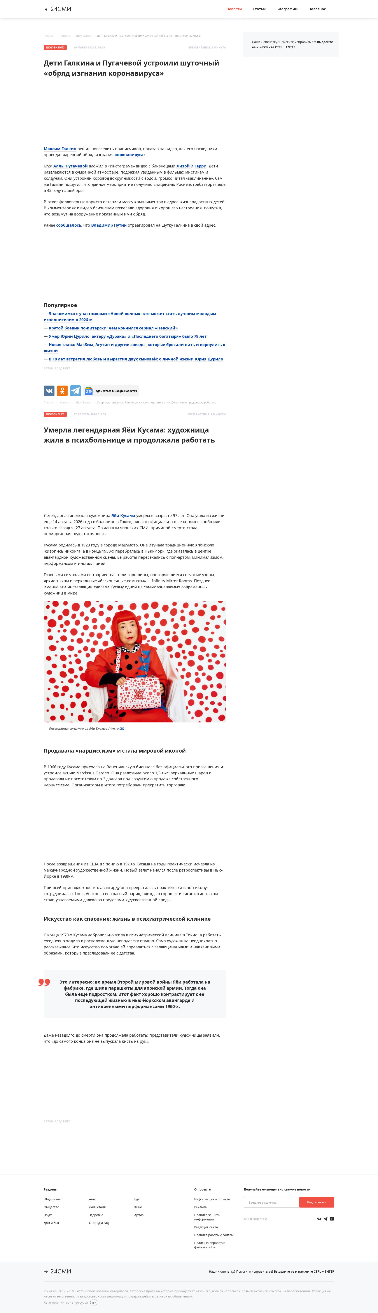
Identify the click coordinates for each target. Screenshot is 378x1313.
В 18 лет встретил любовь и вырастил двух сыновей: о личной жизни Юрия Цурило (136, 359)
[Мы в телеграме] (325, 1219)
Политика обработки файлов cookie (209, 1245)
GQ (122, 728)
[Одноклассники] (62, 390)
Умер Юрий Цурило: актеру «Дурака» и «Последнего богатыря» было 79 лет (128, 336)
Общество (51, 1207)
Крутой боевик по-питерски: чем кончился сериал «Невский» (113, 328)
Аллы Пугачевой (70, 166)
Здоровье (96, 1215)
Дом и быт (51, 1223)
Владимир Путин (109, 225)
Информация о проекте (212, 1199)
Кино (138, 1207)
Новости (234, 9)
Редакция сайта (206, 1227)
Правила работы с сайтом (213, 1235)
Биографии (287, 9)
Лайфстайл (97, 1207)
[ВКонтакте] (49, 390)
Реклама (200, 1207)
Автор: (57, 368)
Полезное (317, 9)
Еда (137, 1199)
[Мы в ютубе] (332, 1219)
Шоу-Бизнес (84, 36)
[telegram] (75, 390)
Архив (139, 1215)
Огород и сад (99, 1223)
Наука (48, 1215)
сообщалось (68, 225)
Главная (49, 36)
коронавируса (129, 154)
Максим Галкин (60, 148)
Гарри (200, 166)
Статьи (259, 9)
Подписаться (316, 1202)
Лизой (184, 166)
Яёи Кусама (123, 515)
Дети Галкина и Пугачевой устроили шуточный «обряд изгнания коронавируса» (149, 36)
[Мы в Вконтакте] (319, 1219)
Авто (92, 1199)
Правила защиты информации (207, 1217)
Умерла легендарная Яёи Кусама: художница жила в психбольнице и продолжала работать (156, 402)
